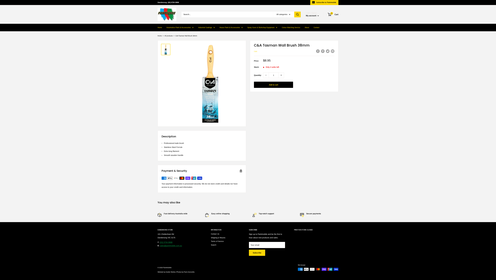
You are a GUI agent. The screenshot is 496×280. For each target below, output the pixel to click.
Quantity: (258, 75)
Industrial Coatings (205, 27)
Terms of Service (217, 241)
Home (160, 27)
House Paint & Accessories (229, 27)
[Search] (297, 14)
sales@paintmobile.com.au (171, 246)
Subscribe (257, 253)
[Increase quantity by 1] (281, 75)
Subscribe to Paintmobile (326, 2)
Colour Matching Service (291, 27)
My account (311, 15)
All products (168, 36)
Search (213, 245)
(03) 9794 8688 (166, 242)
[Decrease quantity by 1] (266, 75)
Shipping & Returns (218, 238)
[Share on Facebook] (318, 51)
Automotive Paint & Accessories (178, 27)
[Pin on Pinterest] (323, 51)
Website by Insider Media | (167, 272)
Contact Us (215, 234)
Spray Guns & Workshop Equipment (260, 27)
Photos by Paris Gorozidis (185, 272)
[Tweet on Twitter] (328, 51)
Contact (316, 27)
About (307, 27)
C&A (255, 51)
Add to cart (273, 85)
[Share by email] (332, 51)
